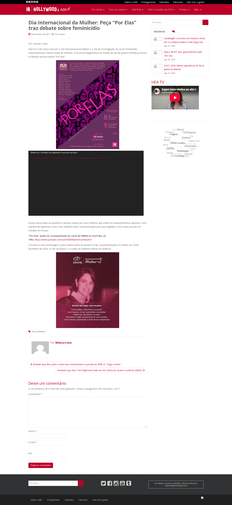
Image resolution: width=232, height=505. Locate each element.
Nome (32, 431)
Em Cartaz (97, 9)
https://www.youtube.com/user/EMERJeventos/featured (63, 239)
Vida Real (137, 9)
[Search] (205, 22)
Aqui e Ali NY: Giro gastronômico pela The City (183, 53)
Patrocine (178, 2)
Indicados (164, 2)
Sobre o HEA (131, 2)
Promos (183, 9)
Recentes (159, 31)
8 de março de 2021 (40, 34)
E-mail (32, 442)
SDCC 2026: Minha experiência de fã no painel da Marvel (184, 67)
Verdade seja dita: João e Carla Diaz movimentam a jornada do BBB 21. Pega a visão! (76, 364)
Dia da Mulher (38, 331)
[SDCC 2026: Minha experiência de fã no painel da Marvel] (158, 68)
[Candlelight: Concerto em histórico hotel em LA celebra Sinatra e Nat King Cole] (158, 41)
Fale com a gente (195, 2)
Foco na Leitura (117, 9)
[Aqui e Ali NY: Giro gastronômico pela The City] (158, 55)
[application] (86, 183)
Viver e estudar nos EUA (160, 9)
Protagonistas (148, 2)
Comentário (35, 394)
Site (30, 453)
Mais (197, 9)
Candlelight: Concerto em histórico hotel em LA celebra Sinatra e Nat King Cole (184, 40)
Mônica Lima (63, 342)
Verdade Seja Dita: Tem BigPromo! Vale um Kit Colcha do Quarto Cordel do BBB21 (100, 370)
